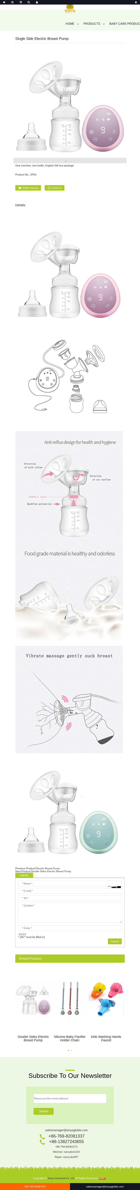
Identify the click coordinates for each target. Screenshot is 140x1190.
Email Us (56, 187)
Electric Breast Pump (48, 868)
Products (91, 23)
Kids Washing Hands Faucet (106, 1038)
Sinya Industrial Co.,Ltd (61, 1178)
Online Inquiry (30, 187)
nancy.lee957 (70, 1156)
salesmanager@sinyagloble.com (66, 1130)
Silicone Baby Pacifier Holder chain (69, 1038)
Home (70, 23)
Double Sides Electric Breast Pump (51, 871)
